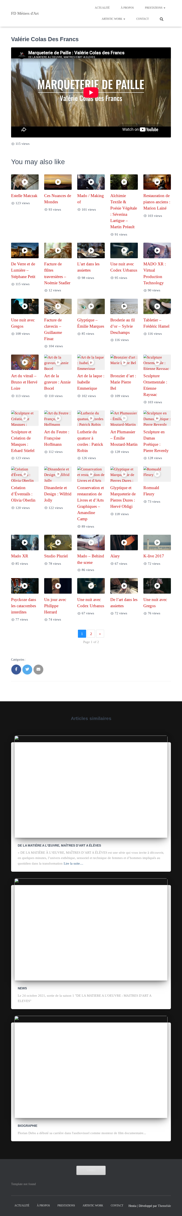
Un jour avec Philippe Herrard (55, 605)
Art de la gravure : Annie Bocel (57, 382)
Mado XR (19, 556)
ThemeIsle (164, 1206)
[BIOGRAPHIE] (91, 1066)
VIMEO (91, 1170)
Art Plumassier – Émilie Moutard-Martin (124, 438)
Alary (115, 556)
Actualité (102, 7)
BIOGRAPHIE (27, 1125)
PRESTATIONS (154, 7)
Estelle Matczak (24, 195)
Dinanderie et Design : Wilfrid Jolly (57, 493)
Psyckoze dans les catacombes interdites (23, 605)
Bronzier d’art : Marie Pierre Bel (123, 382)
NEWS (22, 988)
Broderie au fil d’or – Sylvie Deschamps (122, 326)
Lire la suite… (73, 863)
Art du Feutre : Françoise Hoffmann (56, 438)
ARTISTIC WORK (112, 18)
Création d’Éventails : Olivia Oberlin (23, 493)
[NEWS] (91, 929)
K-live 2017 (153, 556)
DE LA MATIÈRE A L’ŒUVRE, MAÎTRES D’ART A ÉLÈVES (59, 845)
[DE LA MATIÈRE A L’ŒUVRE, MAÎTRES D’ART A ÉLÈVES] (91, 786)
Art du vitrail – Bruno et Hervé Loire (24, 382)
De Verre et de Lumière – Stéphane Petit (23, 270)
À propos (127, 7)
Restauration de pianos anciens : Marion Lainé (156, 201)
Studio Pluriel (56, 556)
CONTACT (142, 18)
